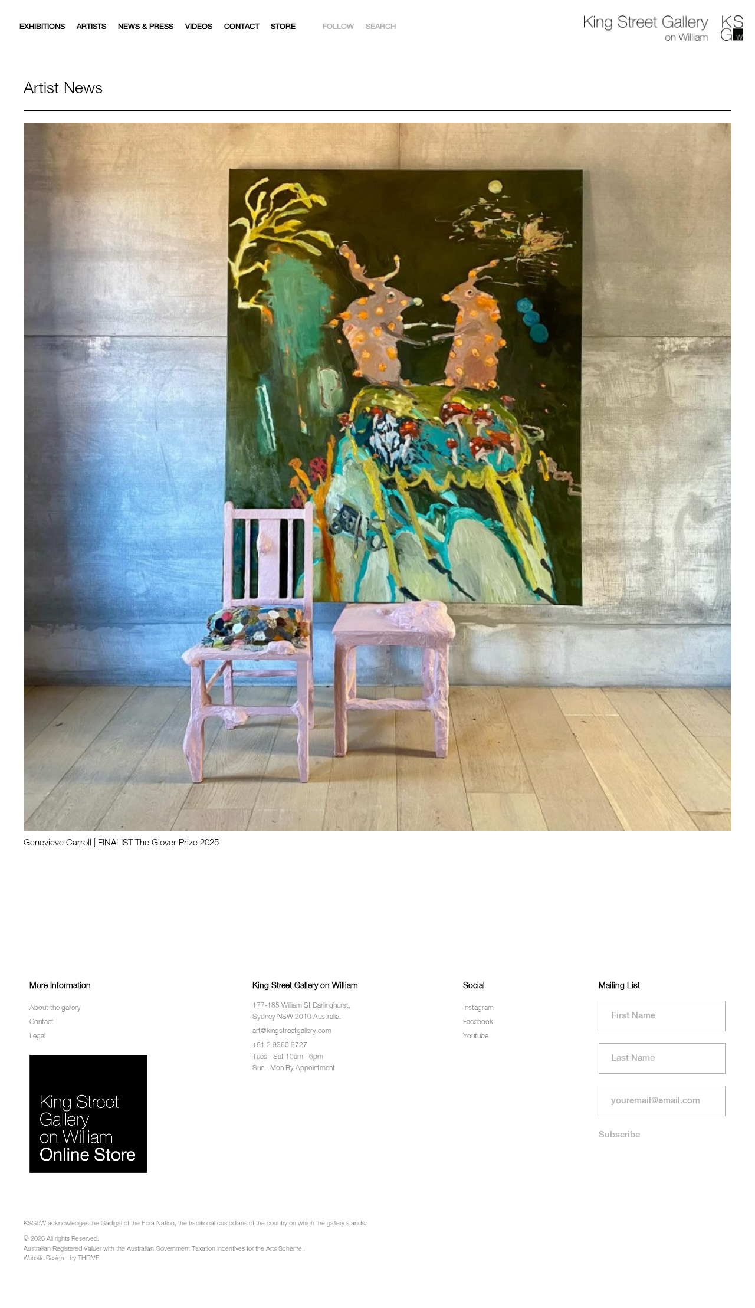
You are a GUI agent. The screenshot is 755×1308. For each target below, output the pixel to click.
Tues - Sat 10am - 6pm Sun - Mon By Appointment (293, 1063)
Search (381, 27)
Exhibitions (42, 27)
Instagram (478, 1008)
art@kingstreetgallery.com (291, 1031)
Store (283, 27)
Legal (37, 1036)
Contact (241, 27)
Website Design (44, 1258)
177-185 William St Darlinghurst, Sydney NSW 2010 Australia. (301, 1011)
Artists (91, 27)
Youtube (475, 1036)
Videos (198, 27)
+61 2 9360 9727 (279, 1045)
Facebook (478, 1022)
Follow (338, 27)
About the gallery (55, 1008)
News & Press (145, 27)
